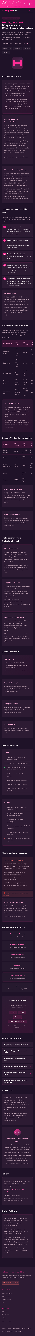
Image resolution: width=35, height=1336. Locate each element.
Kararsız (22, 1012)
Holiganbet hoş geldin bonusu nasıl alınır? (15, 1051)
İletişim (4, 1318)
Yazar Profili (5, 1315)
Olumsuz (17, 1017)
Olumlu (13, 1012)
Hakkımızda (5, 1312)
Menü (30, 11)
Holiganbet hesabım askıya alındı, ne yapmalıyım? (15, 1081)
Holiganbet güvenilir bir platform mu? (16, 1045)
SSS (3, 1302)
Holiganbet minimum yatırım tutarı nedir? (15, 1073)
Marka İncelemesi (7, 1293)
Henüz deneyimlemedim (17, 1021)
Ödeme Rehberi (6, 1299)
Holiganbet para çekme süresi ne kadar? (14, 1059)
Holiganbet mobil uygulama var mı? (15, 1066)
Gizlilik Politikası (6, 1321)
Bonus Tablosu (6, 1296)
